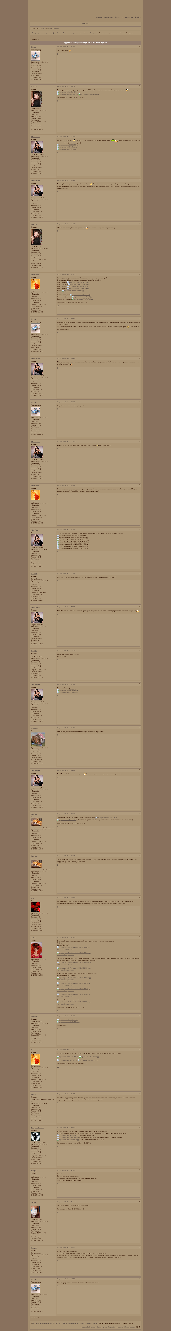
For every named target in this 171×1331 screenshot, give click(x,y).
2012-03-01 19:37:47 (69, 855)
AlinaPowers (35, 137)
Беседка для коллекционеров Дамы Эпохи (46, 33)
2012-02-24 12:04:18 (69, 358)
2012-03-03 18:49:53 (69, 937)
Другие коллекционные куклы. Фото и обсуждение (80, 33)
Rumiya (34, 814)
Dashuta (34, 86)
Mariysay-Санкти (37, 1128)
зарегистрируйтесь (53, 28)
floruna (33, 937)
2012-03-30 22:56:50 (69, 1049)
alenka (33, 1202)
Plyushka (34, 728)
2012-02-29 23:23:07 (69, 770)
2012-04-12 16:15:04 (69, 1170)
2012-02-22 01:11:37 (69, 224)
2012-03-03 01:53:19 (69, 897)
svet (32, 898)
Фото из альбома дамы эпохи (65, 949)
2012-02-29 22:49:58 (69, 728)
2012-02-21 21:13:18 (69, 136)
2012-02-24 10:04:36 (69, 318)
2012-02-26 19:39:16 (69, 529)
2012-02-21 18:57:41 (69, 86)
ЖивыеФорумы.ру (129, 1327)
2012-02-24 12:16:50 (69, 441)
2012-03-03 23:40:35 (69, 1016)
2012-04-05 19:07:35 (69, 1127)
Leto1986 (34, 574)
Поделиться (60, 46)
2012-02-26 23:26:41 (69, 573)
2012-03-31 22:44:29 (69, 1094)
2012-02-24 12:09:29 (69, 402)
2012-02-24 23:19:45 (69, 485)
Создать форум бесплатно (115, 1327)
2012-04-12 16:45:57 (69, 1201)
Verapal (34, 1170)
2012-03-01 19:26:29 (69, 814)
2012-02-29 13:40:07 (69, 684)
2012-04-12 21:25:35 (69, 1279)
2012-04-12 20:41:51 (69, 1247)
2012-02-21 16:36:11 (69, 46)
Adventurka (35, 275)
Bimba (33, 47)
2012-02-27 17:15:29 (69, 650)
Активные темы (85, 23)
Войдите (43, 28)
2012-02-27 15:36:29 (69, 607)
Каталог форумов (102, 1327)
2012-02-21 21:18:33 (69, 180)
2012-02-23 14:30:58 (69, 274)
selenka (33, 1094)
